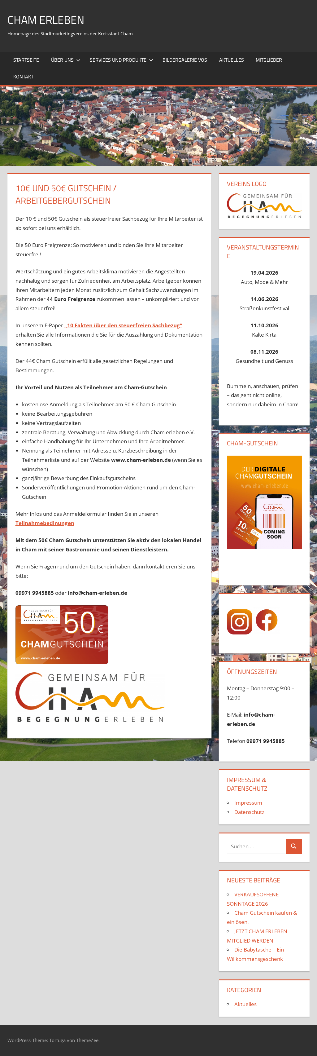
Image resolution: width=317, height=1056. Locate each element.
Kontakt (23, 76)
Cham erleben (45, 19)
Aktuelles (231, 60)
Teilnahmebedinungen (44, 523)
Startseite (26, 60)
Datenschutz (249, 811)
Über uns (62, 60)
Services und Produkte (118, 60)
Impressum (248, 802)
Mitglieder (269, 60)
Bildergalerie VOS (185, 60)
